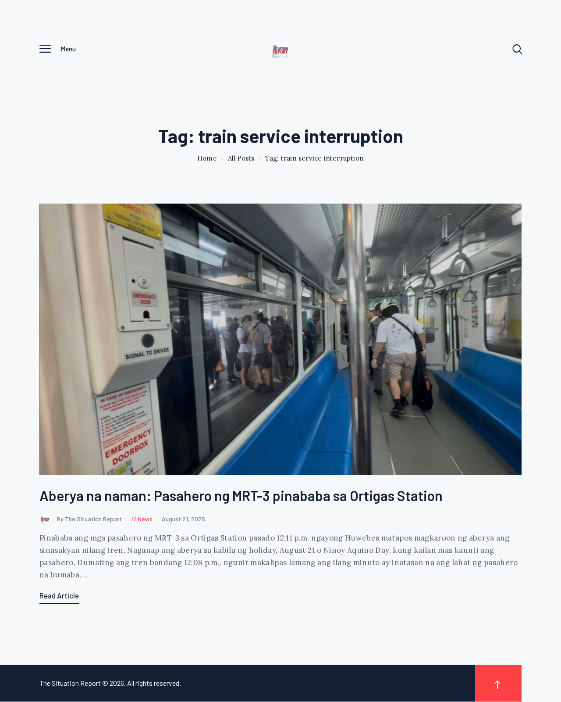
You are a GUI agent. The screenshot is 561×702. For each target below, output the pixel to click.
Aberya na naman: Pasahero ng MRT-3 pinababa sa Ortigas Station (241, 495)
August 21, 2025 (183, 519)
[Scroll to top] (498, 683)
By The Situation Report (90, 519)
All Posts (241, 158)
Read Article (59, 595)
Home (207, 158)
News (145, 519)
